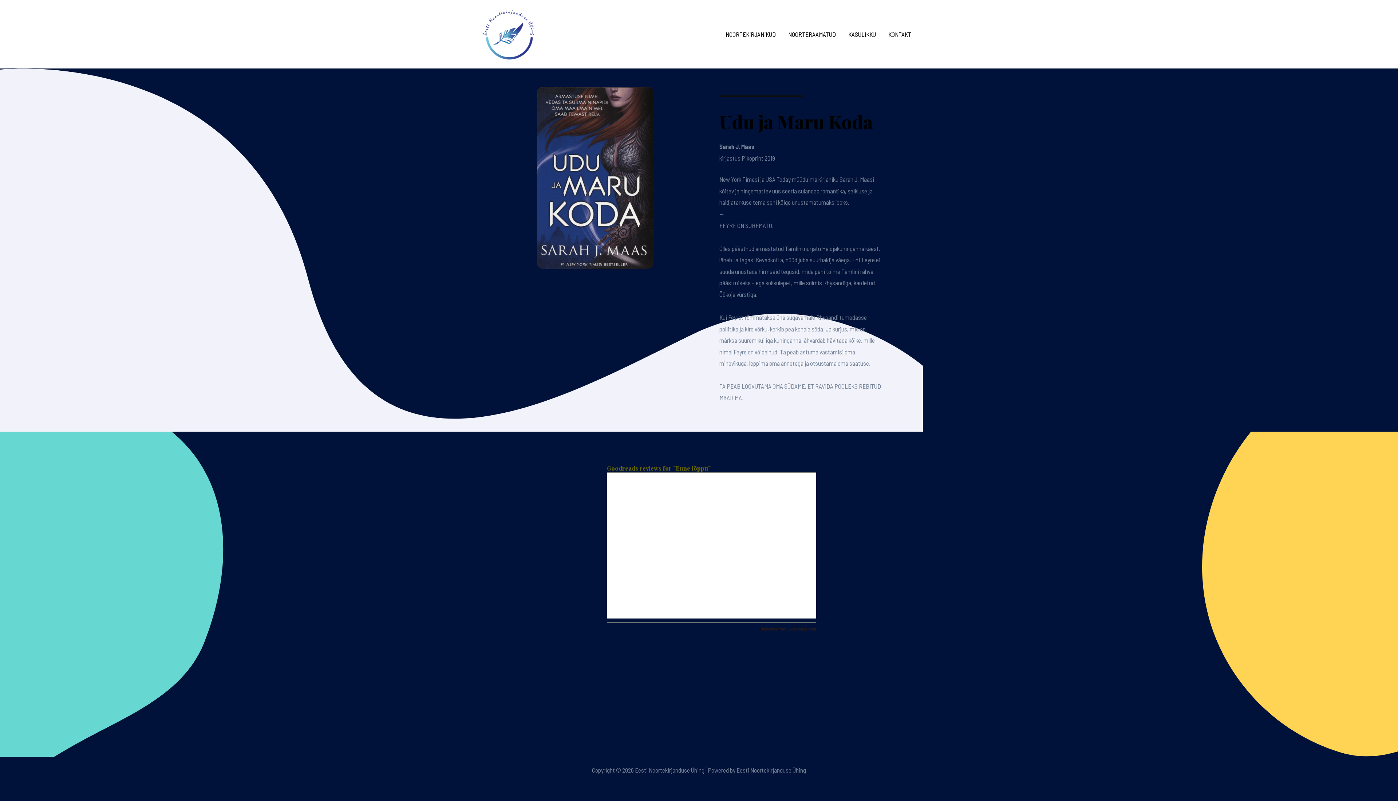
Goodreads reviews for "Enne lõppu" (659, 468)
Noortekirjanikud (751, 34)
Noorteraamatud (812, 34)
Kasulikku (862, 34)
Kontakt (899, 34)
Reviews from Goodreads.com (789, 629)
